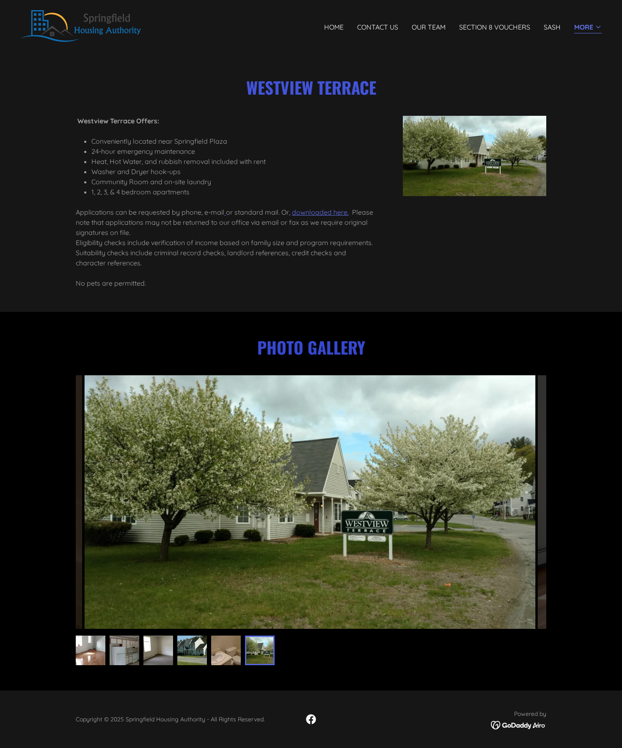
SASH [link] (552, 27)
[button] (588, 27)
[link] (80, 25)
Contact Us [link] (377, 27)
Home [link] (334, 27)
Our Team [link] (429, 27)
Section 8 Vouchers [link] (494, 27)
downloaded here (319, 212)
